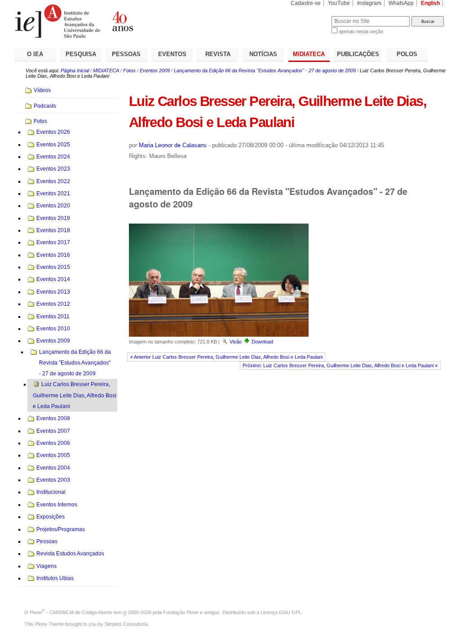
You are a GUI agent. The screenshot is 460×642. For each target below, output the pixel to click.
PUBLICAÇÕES (358, 54)
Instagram (369, 3)
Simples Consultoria (126, 624)
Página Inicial (75, 70)
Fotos (129, 70)
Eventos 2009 (155, 70)
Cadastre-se (306, 3)
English (430, 3)
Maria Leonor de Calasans (173, 145)
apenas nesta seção (361, 31)
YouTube (339, 3)
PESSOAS (126, 54)
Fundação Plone (181, 612)
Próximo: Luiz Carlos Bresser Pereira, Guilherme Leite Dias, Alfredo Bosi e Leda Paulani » (340, 365)
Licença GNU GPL (281, 612)
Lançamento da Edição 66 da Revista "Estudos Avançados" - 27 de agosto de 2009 (265, 70)
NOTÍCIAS (263, 54)
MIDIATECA (309, 54)
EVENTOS (172, 54)
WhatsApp (401, 3)
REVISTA (217, 54)
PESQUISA (81, 54)
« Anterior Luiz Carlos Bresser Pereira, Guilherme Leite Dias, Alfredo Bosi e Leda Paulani (226, 357)
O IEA (35, 54)
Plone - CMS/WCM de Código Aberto (71, 612)
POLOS (407, 54)
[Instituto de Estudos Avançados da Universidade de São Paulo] (122, 21)
